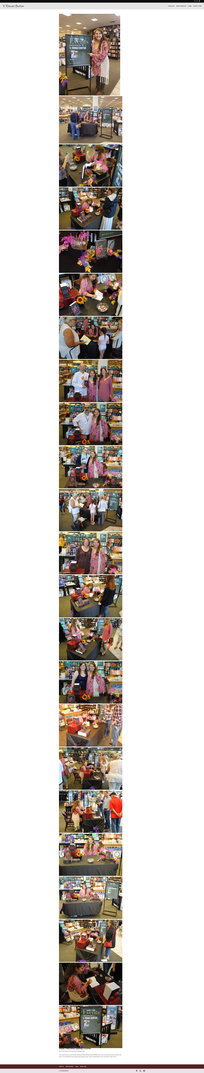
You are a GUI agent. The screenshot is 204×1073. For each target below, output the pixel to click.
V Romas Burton (64, 1051)
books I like (197, 6)
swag (189, 6)
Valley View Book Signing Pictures (75, 1048)
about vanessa (181, 6)
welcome (171, 6)
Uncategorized (81, 1051)
